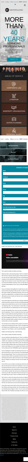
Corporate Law (14, 88)
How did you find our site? (9, 207)
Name (5, 170)
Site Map (21, 453)
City (4, 195)
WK (14, 10)
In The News (14, 445)
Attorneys (14, 433)
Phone (5, 189)
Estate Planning (14, 123)
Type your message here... (9, 212)
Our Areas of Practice (13, 159)
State (4, 202)
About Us (14, 59)
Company (5, 177)
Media (14, 439)
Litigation (14, 99)
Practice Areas (14, 436)
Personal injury (14, 134)
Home (14, 427)
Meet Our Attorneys (13, 145)
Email (5, 183)
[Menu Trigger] (25, 5)
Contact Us (14, 442)
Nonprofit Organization (14, 111)
